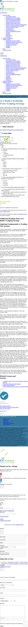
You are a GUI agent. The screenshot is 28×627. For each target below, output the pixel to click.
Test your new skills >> (5, 408)
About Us (5, 420)
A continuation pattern (8, 155)
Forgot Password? (4, 516)
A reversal (5, 153)
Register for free (20, 524)
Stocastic (5, 175)
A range (5, 156)
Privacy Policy (6, 424)
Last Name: (2, 539)
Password (2, 512)
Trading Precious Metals (8, 385)
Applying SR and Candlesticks (13, 19)
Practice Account (7, 50)
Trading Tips (6, 419)
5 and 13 (5, 180)
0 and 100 (5, 183)
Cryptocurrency (9, 28)
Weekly (5, 162)
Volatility (8, 34)
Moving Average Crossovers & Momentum (16, 24)
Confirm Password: (4, 554)
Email (1, 507)
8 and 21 (5, 182)
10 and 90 (5, 185)
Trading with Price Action (12, 27)
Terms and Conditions (8, 423)
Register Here (11, 510)
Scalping (8, 32)
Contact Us (5, 421)
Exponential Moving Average (10, 170)
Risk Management (10, 30)
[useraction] (2, 3)
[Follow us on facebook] (0, 414)
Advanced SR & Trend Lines (13, 22)
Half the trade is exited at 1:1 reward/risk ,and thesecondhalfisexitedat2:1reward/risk (12, 195)
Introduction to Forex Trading (13, 18)
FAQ (4, 48)
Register (5, 12)
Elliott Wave (9, 35)
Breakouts (8, 36)
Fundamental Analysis (11, 44)
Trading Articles (7, 39)
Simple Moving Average (9, 172)
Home (1, 95)
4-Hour (4, 165)
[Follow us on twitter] (3, 414)
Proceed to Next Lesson (12, 407)
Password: (2, 551)
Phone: (1, 548)
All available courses (11, 16)
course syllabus (3, 211)
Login (1, 12)
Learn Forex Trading (9, 95)
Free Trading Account (5, 406)
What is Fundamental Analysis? (13, 31)
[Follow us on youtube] (2, 414)
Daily (4, 163)
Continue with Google (5, 520)
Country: (2, 545)
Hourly (4, 166)
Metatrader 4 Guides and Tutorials (14, 42)
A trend (4, 152)
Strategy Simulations (8, 38)
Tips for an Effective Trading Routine (12, 384)
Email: (1, 542)
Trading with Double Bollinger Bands (15, 26)
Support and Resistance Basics (13, 20)
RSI (4, 173)
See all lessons (3, 407)
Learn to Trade (6, 15)
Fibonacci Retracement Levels (13, 23)
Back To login (3, 510)
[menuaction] (2, 53)
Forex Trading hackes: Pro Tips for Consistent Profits (15, 386)
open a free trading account (20, 214)
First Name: (3, 536)
